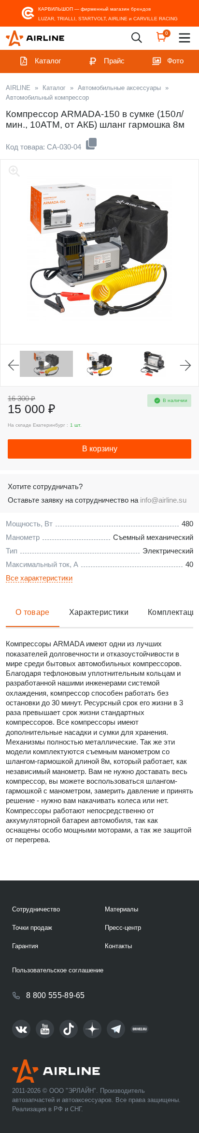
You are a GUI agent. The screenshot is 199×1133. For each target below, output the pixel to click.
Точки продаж (32, 927)
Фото (175, 61)
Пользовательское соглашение (57, 970)
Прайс (114, 61)
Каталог (48, 61)
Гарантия (25, 946)
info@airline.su (163, 500)
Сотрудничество (36, 909)
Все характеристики (39, 578)
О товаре (32, 612)
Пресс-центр (123, 927)
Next (185, 365)
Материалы (121, 909)
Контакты (118, 946)
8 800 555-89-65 (55, 995)
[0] (161, 40)
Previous (13, 365)
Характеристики (98, 612)
